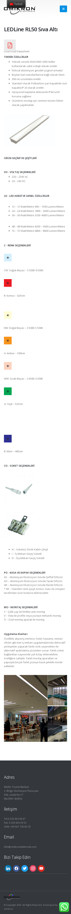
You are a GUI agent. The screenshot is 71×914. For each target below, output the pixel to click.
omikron (8, 909)
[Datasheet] (9, 45)
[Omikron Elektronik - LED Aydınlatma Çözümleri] (20, 8)
